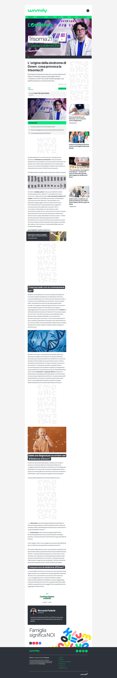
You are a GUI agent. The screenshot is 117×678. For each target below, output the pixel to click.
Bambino (66, 17)
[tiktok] (77, 651)
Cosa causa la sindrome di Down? (40, 133)
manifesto (61, 657)
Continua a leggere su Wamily (47, 597)
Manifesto (30, 17)
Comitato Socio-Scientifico (65, 661)
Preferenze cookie (63, 667)
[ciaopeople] (84, 674)
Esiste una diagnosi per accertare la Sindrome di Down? (46, 130)
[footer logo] (42, 651)
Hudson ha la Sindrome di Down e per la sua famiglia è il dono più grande (79, 146)
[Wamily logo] (37, 11)
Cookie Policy (62, 665)
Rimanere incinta (40, 17)
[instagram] (80, 651)
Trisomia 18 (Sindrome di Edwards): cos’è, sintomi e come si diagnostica (77, 118)
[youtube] (83, 651)
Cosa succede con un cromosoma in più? (42, 126)
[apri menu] (87, 10)
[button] (30, 643)
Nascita (58, 17)
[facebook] (86, 651)
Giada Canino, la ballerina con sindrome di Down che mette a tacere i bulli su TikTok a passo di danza (79, 201)
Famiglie (73, 17)
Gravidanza (50, 17)
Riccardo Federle (46, 610)
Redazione (61, 659)
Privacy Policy (62, 663)
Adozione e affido (82, 17)
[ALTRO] (32, 621)
